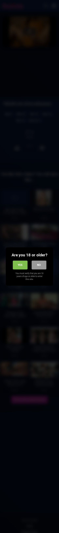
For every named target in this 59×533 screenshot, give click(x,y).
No (39, 264)
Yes (20, 264)
